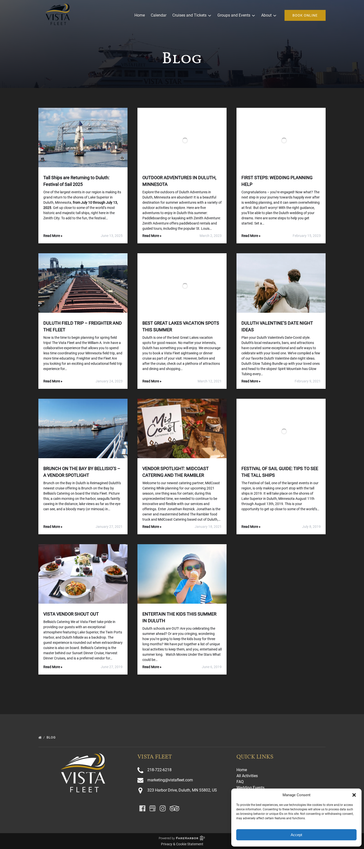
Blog (52, 737)
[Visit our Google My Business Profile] (152, 808)
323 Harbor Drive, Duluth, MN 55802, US (182, 790)
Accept (296, 835)
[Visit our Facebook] (142, 808)
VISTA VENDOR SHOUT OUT (71, 614)
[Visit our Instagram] (163, 808)
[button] (354, 794)
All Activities (247, 775)
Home (139, 15)
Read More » (52, 236)
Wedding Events (250, 787)
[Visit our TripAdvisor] (174, 808)
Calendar (158, 15)
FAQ (240, 781)
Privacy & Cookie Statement (182, 844)
